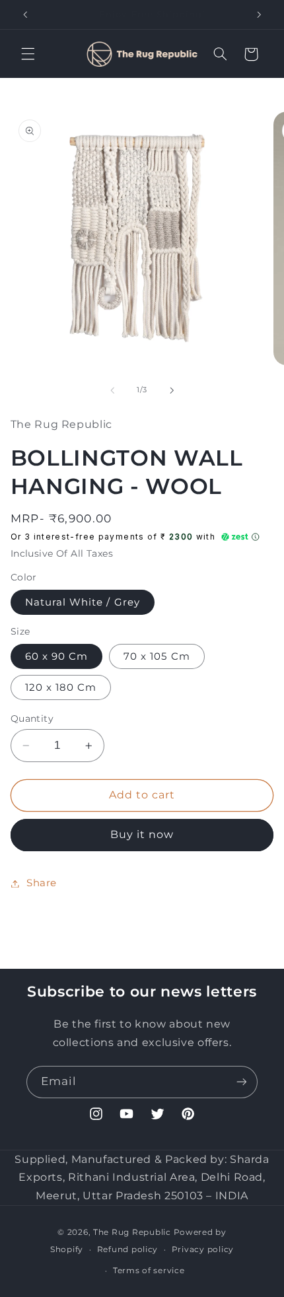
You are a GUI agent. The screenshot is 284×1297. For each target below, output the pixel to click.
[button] (28, 54)
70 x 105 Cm (157, 656)
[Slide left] (112, 390)
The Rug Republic (132, 1232)
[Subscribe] (242, 1082)
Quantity (32, 718)
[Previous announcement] (25, 14)
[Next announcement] (258, 14)
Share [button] (41, 883)
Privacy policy (203, 1249)
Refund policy (128, 1249)
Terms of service (149, 1270)
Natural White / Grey (82, 602)
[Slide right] (171, 390)
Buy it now (142, 834)
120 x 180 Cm (61, 687)
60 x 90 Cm (57, 656)
